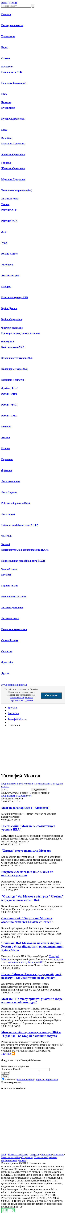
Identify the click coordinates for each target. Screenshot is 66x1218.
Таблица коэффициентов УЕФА (19, 525)
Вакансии (46, 1154)
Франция (6, 470)
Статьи (5, 58)
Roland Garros (9, 253)
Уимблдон (7, 264)
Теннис (5, 204)
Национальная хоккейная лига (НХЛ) (23, 560)
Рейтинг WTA (9, 220)
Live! (15, 388)
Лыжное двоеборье (12, 607)
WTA (4, 242)
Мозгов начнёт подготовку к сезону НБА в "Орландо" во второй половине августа (31, 1034)
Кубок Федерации (11, 319)
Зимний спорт (9, 569)
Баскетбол (7, 66)
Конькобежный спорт (13, 596)
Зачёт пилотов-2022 (12, 347)
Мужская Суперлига (13, 143)
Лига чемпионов (10, 481)
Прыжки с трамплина (14, 629)
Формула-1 (7, 341)
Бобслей (6, 574)
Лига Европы (9, 492)
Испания (6, 426)
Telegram (34, 1154)
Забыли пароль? (25, 1079)
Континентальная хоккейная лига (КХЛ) (25, 549)
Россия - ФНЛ (9, 404)
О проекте (27, 1157)
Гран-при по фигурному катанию (20, 333)
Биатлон (6, 102)
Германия (7, 459)
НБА (4, 94)
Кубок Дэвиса (9, 308)
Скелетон (6, 651)
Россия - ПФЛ (9, 415)
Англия (5, 437)
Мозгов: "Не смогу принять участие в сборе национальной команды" (31, 1000)
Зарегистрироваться (47, 1079)
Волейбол (6, 138)
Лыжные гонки (10, 198)
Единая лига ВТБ (11, 72)
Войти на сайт (9, 2)
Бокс (4, 129)
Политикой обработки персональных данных (21, 699)
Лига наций (8, 514)
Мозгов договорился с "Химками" (25, 807)
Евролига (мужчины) (13, 83)
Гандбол (6, 162)
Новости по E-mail (18, 1154)
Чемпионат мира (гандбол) (16, 190)
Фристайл (7, 662)
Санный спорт (9, 640)
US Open (6, 286)
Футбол (5, 388)
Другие (5, 673)
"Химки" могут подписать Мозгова (26, 850)
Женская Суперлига (13, 154)
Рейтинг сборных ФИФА (15, 503)
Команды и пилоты (12, 379)
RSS (3, 1154)
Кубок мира (8, 107)
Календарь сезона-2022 (14, 369)
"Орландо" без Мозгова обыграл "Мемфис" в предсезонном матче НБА (32, 898)
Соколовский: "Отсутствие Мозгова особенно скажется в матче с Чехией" (27, 920)
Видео (4, 47)
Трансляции (8, 36)
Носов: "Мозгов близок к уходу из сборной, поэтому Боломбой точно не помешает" (31, 976)
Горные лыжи (9, 585)
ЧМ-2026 (6, 536)
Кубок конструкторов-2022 (17, 358)
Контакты (58, 1154)
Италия (5, 448)
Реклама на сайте (10, 1157)
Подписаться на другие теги (16, 795)
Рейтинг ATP (8, 209)
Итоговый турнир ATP (14, 297)
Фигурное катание (12, 327)
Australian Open (10, 275)
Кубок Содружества (13, 118)
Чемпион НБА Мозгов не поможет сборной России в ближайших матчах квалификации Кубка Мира (32, 946)
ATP (3, 231)
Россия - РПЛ (9, 393)
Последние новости (12, 25)
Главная (6, 14)
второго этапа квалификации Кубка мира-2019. (32, 960)
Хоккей (5, 544)
